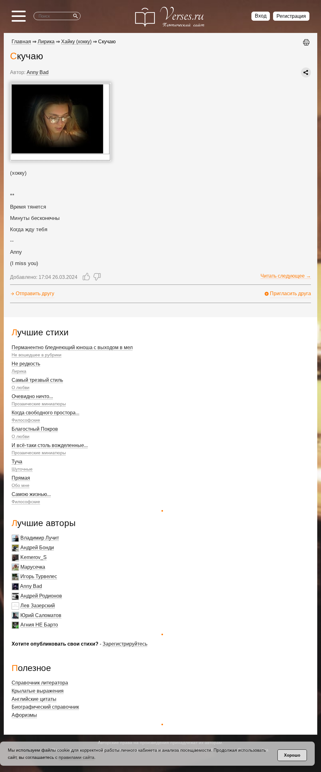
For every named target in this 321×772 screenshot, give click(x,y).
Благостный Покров (35, 429)
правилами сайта (76, 757)
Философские (26, 420)
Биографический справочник (45, 707)
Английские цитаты (34, 699)
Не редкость (26, 363)
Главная (21, 41)
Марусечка (32, 567)
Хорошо (292, 755)
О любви (20, 387)
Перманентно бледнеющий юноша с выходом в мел (72, 347)
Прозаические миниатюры (39, 403)
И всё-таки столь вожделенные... (50, 445)
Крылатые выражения (38, 691)
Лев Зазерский (37, 605)
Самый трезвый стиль (37, 380)
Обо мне (20, 485)
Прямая (21, 478)
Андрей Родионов (41, 596)
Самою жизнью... (31, 494)
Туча (17, 461)
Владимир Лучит (39, 537)
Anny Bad (31, 586)
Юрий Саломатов (40, 615)
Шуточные (22, 468)
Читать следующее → (285, 276)
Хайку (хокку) (76, 41)
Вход (260, 16)
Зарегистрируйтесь (125, 644)
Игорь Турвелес (38, 576)
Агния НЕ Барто (39, 624)
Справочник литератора (40, 682)
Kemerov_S (33, 557)
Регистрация (291, 16)
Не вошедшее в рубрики (36, 354)
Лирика (19, 371)
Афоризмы (24, 715)
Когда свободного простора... (45, 412)
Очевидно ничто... (32, 396)
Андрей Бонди (37, 547)
